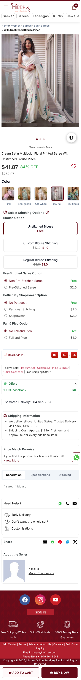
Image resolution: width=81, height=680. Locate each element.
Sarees (23, 16)
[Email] (74, 503)
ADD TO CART (22, 672)
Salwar (8, 16)
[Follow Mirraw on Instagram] (40, 599)
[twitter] (75, 542)
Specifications (40, 475)
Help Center (9, 644)
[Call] (67, 503)
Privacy (33, 644)
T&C (74, 390)
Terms (22, 644)
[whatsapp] (52, 542)
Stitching (65, 475)
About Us (45, 644)
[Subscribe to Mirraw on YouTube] (55, 599)
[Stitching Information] (47, 212)
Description (14, 475)
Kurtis (58, 16)
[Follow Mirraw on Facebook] (24, 599)
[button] (37, 139)
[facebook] (67, 542)
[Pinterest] (60, 542)
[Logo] (20, 7)
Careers (58, 644)
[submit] (73, 166)
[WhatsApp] (60, 503)
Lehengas (41, 16)
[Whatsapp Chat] (76, 457)
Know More (11, 460)
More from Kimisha (41, 573)
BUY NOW (61, 672)
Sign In (40, 612)
